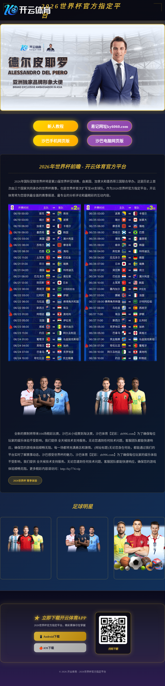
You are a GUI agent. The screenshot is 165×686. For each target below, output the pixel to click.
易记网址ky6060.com (109, 126)
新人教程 (56, 126)
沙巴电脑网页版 (109, 141)
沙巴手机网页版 (55, 141)
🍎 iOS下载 (46, 648)
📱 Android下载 (49, 636)
